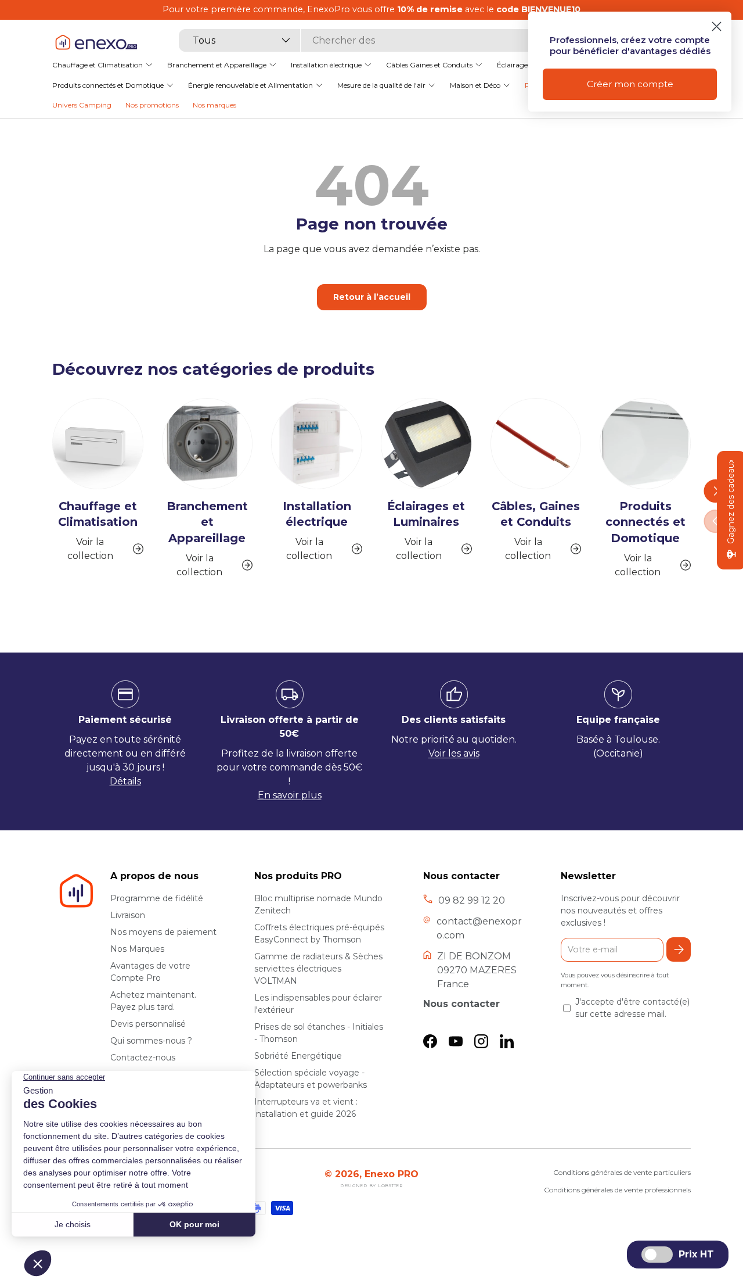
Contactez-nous (142, 1057)
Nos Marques (137, 949)
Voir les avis (453, 753)
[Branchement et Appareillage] (208, 444)
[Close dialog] (716, 26)
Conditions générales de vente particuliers (622, 1172)
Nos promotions (152, 105)
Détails (125, 781)
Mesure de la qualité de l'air (381, 84)
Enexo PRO (392, 1174)
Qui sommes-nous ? (151, 1040)
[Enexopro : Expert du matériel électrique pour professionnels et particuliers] (95, 41)
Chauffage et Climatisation (97, 64)
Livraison (127, 915)
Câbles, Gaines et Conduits (536, 514)
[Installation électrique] (317, 444)
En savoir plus (290, 795)
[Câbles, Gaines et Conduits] (536, 444)
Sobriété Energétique (298, 1056)
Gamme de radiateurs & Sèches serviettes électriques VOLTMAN (318, 968)
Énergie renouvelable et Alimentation (250, 84)
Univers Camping (81, 105)
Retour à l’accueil (371, 297)
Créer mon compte (630, 83)
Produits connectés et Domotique (108, 84)
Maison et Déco (475, 84)
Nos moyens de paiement (163, 932)
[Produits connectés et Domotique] (645, 444)
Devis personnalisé (148, 1024)
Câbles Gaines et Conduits (429, 64)
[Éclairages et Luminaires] (426, 444)
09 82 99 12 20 (471, 900)
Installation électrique (326, 64)
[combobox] (364, 40)
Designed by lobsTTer (371, 1185)
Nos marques (214, 105)
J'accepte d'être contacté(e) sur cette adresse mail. (632, 1008)
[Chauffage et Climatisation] (98, 444)
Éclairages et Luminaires (426, 514)
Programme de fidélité (156, 898)
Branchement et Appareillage (216, 64)
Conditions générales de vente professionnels (617, 1189)
